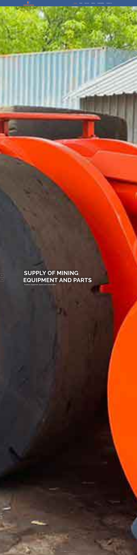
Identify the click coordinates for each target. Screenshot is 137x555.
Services (87, 3)
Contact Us (109, 3)
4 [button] (72, 551)
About (80, 3)
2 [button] (65, 551)
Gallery (93, 3)
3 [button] (68, 551)
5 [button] (75, 551)
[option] (68, 277)
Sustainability (100, 3)
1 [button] (61, 551)
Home (75, 3)
